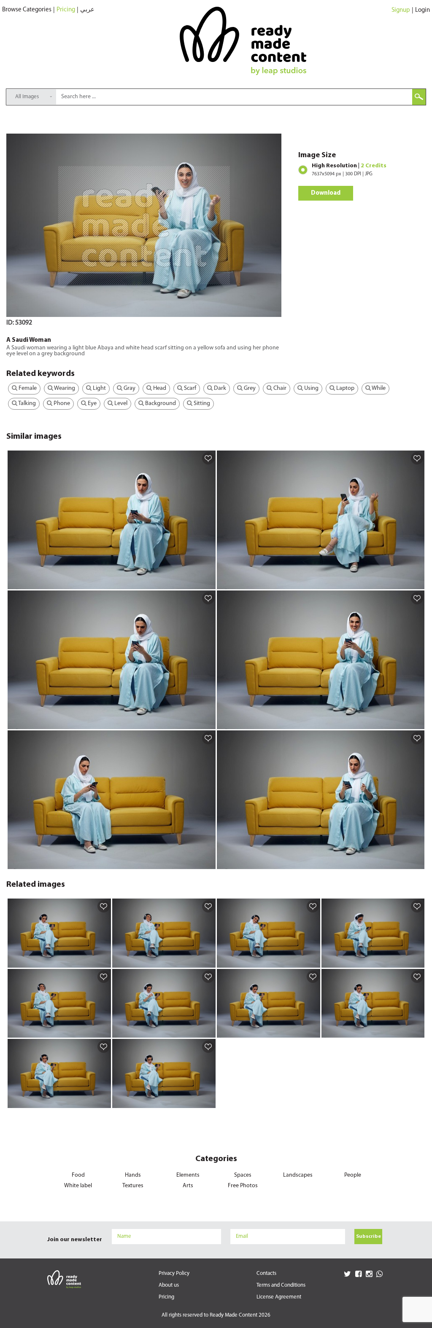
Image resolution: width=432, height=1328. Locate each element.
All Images (27, 96)
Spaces (242, 1175)
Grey (249, 388)
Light (99, 388)
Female (27, 388)
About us (169, 1285)
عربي (87, 10)
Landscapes (298, 1175)
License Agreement (278, 1297)
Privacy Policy (174, 1273)
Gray (128, 388)
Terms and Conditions (280, 1285)
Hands (133, 1175)
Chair (279, 388)
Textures (132, 1186)
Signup (401, 10)
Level (120, 403)
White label (78, 1186)
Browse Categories (26, 10)
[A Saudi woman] (207, 582)
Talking (26, 403)
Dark (219, 388)
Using (311, 388)
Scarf (189, 388)
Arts (188, 1186)
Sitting (201, 403)
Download (325, 193)
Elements (188, 1175)
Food (78, 1175)
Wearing (64, 388)
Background (160, 403)
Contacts (266, 1273)
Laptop (344, 388)
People (352, 1175)
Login (422, 10)
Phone (61, 403)
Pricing (66, 10)
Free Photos (243, 1186)
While (378, 388)
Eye (91, 403)
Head (159, 388)
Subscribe (368, 1236)
